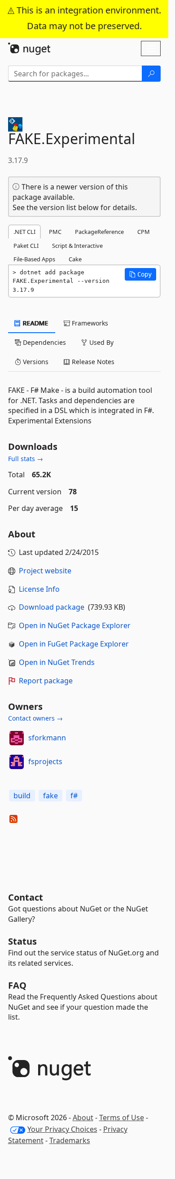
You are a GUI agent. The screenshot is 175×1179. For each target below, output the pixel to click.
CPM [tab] (143, 232)
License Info (39, 589)
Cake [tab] (75, 259)
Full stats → (25, 458)
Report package (46, 681)
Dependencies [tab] (43, 342)
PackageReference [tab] (99, 232)
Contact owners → (35, 718)
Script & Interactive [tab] (77, 246)
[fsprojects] (17, 762)
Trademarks (69, 1140)
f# (74, 796)
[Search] (151, 74)
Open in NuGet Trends (57, 662)
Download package (51, 607)
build (22, 796)
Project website (45, 571)
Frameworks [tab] (89, 323)
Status (22, 941)
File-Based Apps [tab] (34, 259)
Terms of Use (121, 1117)
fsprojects (45, 761)
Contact (25, 897)
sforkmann (47, 738)
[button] (140, 274)
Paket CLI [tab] (26, 246)
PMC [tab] (55, 232)
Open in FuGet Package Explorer (74, 644)
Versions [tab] (34, 361)
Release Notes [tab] (92, 361)
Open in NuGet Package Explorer (75, 625)
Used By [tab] (101, 342)
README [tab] (34, 323)
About (83, 1117)
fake (50, 796)
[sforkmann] (17, 738)
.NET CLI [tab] (24, 232)
